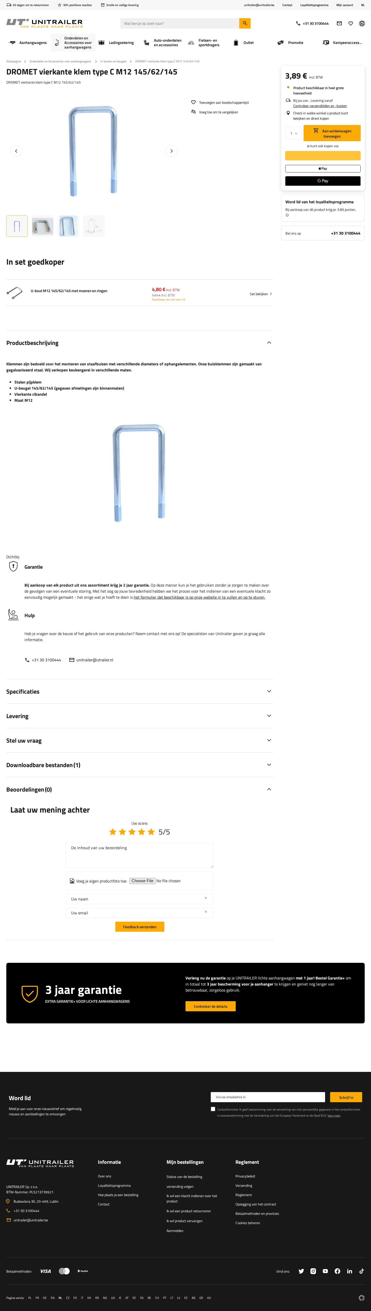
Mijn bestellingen (185, 1162)
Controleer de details (210, 1006)
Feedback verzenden (139, 927)
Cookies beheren (247, 1222)
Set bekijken (259, 293)
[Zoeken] (245, 23)
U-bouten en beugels (113, 61)
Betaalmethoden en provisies (257, 1213)
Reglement (243, 1194)
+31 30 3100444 (316, 23)
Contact (287, 5)
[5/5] (151, 832)
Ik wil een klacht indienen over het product (192, 1198)
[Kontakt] (48, 1169)
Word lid (20, 1098)
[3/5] (132, 832)
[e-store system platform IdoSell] (362, 1298)
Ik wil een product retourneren (189, 1211)
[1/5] (112, 832)
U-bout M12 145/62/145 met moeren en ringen (69, 291)
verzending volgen (180, 1186)
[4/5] (141, 832)
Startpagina (13, 61)
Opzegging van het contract (255, 1204)
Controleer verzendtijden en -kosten (320, 105)
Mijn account (344, 5)
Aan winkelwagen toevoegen (336, 133)
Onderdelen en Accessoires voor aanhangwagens (61, 61)
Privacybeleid (245, 1176)
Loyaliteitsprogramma (314, 5)
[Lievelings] (350, 23)
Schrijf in (346, 1097)
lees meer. (334, 1115)
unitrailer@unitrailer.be (31, 1220)
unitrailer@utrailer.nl (94, 660)
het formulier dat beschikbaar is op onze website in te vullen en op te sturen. (199, 597)
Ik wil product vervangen (185, 1220)
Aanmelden (175, 1230)
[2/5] (122, 832)
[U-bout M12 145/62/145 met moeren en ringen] (14, 294)
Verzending (243, 1185)
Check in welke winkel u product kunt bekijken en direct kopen (320, 115)
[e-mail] (339, 23)
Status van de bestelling (184, 1176)
